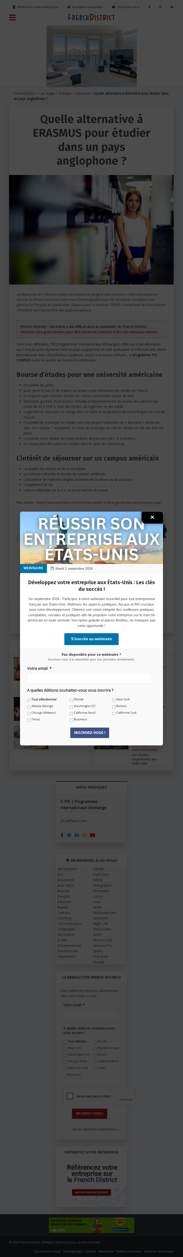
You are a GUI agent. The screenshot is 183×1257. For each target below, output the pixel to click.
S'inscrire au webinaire (91, 639)
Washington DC (85, 706)
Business (80, 719)
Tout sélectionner (44, 699)
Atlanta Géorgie (42, 706)
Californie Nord (84, 713)
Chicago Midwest (43, 713)
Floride (79, 699)
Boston (121, 706)
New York (123, 699)
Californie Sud (126, 713)
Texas (35, 719)
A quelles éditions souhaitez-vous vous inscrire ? (70, 690)
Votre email (39, 668)
